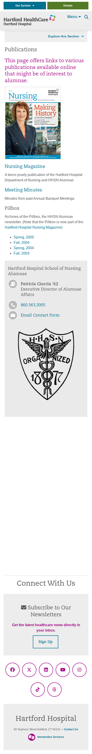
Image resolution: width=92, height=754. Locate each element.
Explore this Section (63, 36)
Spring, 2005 (24, 237)
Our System (24, 5)
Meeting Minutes (23, 190)
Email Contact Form (40, 316)
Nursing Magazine (25, 167)
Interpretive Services (50, 737)
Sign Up (45, 642)
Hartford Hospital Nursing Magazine (33, 227)
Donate (68, 5)
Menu (73, 17)
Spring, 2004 (24, 248)
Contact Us (71, 729)
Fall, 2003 (21, 253)
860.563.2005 (33, 305)
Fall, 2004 (21, 242)
